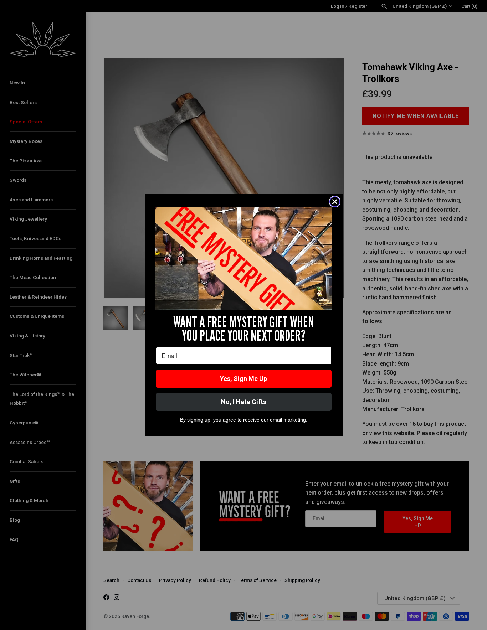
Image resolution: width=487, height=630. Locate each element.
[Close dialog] (335, 202)
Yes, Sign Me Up (243, 378)
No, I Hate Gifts (243, 402)
